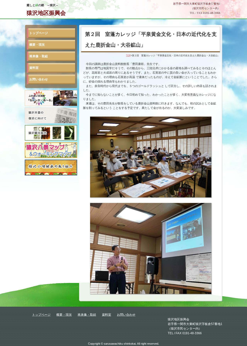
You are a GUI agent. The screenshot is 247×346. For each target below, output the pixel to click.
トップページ (38, 33)
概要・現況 (37, 44)
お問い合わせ (38, 79)
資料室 (34, 67)
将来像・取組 (38, 56)
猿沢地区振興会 (46, 13)
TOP (128, 55)
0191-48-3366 (211, 12)
